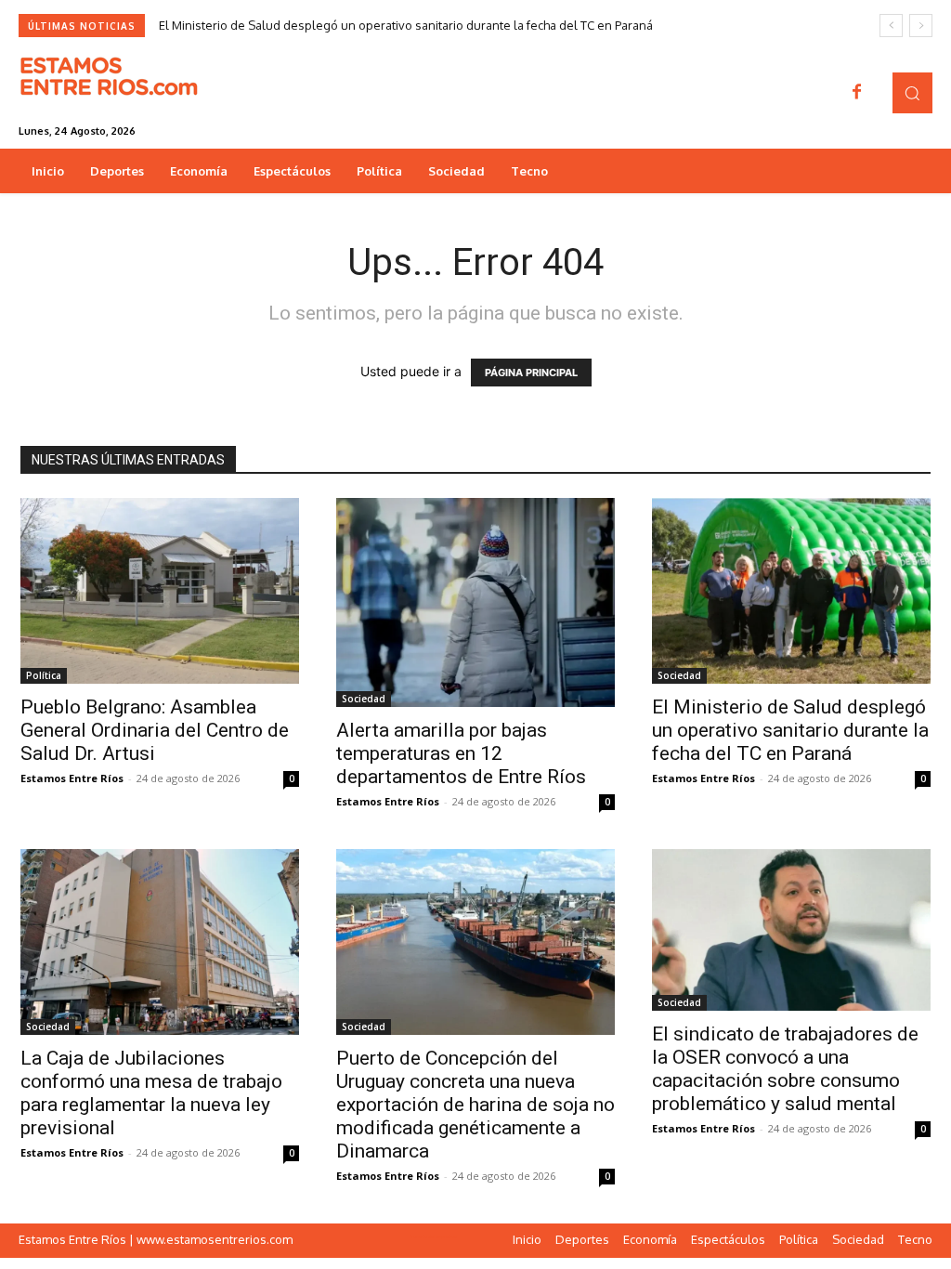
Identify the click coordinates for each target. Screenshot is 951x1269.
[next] (920, 25)
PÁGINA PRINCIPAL (531, 372)
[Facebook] (857, 93)
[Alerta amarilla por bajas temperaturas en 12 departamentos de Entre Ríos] (475, 602)
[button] (912, 92)
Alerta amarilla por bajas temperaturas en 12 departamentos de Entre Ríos (461, 753)
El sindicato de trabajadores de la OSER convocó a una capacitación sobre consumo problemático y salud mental (785, 1069)
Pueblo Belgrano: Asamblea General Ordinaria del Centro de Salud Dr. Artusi (154, 730)
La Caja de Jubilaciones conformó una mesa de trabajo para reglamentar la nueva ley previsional (151, 1093)
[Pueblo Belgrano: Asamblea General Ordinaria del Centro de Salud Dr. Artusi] (159, 591)
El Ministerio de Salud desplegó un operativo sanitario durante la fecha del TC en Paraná (406, 25)
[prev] (891, 25)
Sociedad (363, 698)
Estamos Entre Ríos (72, 778)
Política (43, 675)
